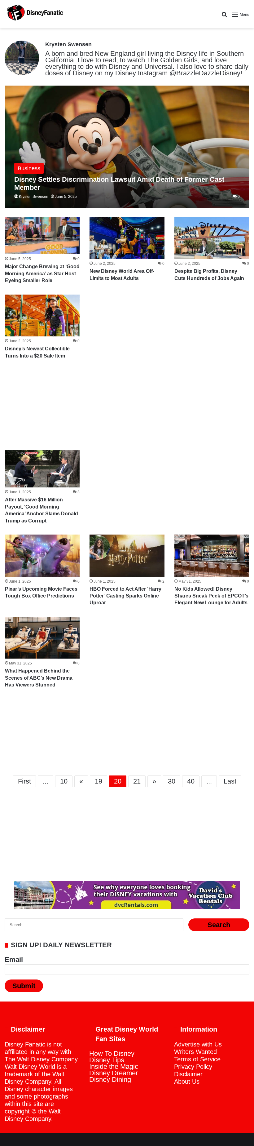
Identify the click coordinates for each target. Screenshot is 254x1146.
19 (98, 781)
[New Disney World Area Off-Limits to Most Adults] (127, 238)
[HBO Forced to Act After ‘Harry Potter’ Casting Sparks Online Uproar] (127, 556)
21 (137, 781)
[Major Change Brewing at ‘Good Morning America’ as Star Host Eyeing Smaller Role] (42, 236)
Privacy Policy (193, 1066)
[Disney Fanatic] (34, 14)
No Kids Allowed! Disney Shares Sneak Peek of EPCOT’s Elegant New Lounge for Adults (211, 596)
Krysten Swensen (68, 44)
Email (14, 959)
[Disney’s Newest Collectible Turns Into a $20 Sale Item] (42, 316)
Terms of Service (197, 1059)
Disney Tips (106, 1060)
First (24, 781)
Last (230, 781)
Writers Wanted (195, 1051)
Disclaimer (188, 1074)
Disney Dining (110, 1079)
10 (64, 781)
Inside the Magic (113, 1066)
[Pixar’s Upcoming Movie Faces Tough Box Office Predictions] (42, 556)
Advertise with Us (198, 1044)
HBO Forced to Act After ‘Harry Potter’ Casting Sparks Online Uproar (125, 596)
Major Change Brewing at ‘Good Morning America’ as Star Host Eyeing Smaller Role (42, 273)
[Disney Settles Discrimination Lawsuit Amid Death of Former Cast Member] (127, 147)
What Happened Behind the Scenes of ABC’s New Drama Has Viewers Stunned (38, 677)
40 (191, 781)
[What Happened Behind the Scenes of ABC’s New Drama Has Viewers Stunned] (42, 638)
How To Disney (111, 1053)
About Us (186, 1081)
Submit (23, 986)
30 (171, 781)
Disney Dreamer (113, 1073)
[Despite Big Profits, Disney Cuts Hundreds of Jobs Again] (211, 238)
